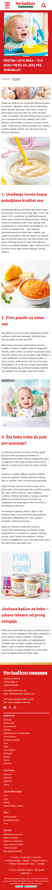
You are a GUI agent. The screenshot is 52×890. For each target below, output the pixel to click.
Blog (16, 79)
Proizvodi (25, 857)
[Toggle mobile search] (45, 5)
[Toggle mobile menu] (7, 5)
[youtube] (5, 707)
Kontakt (41, 864)
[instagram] (15, 707)
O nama (14, 857)
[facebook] (10, 707)
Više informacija (31, 886)
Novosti (36, 857)
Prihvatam (19, 886)
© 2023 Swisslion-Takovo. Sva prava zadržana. (26, 871)
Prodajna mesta (12, 860)
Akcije (26, 860)
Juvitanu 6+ (23, 533)
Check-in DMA (39, 860)
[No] (49, 883)
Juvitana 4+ (7, 474)
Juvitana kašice (8, 640)
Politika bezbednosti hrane (21, 864)
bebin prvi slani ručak (28, 653)
